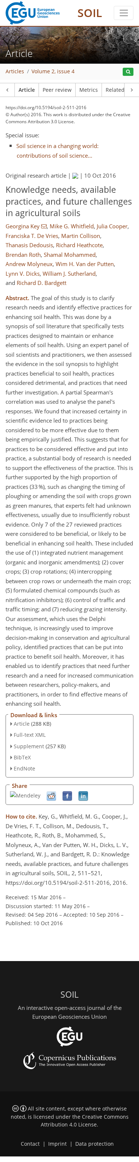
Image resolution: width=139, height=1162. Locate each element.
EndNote (24, 768)
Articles (15, 71)
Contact (30, 1144)
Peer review (57, 90)
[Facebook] (67, 795)
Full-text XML (30, 734)
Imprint (57, 1144)
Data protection (94, 1144)
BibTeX (22, 757)
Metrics (88, 90)
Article (27, 90)
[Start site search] (128, 72)
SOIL (89, 12)
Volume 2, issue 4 (53, 71)
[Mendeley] (25, 795)
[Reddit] (51, 795)
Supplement (29, 746)
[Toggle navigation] (123, 13)
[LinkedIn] (83, 795)
